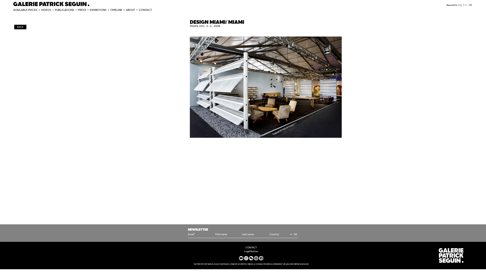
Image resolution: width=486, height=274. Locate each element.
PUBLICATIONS (64, 10)
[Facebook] (261, 258)
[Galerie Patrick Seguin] (51, 4)
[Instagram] (246, 258)
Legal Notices (251, 251)
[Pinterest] (256, 258)
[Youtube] (241, 258)
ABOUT (130, 10)
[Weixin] (251, 258)
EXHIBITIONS (98, 10)
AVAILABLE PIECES (25, 10)
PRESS (82, 10)
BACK (20, 26)
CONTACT (145, 10)
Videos (46, 10)
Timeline (116, 10)
